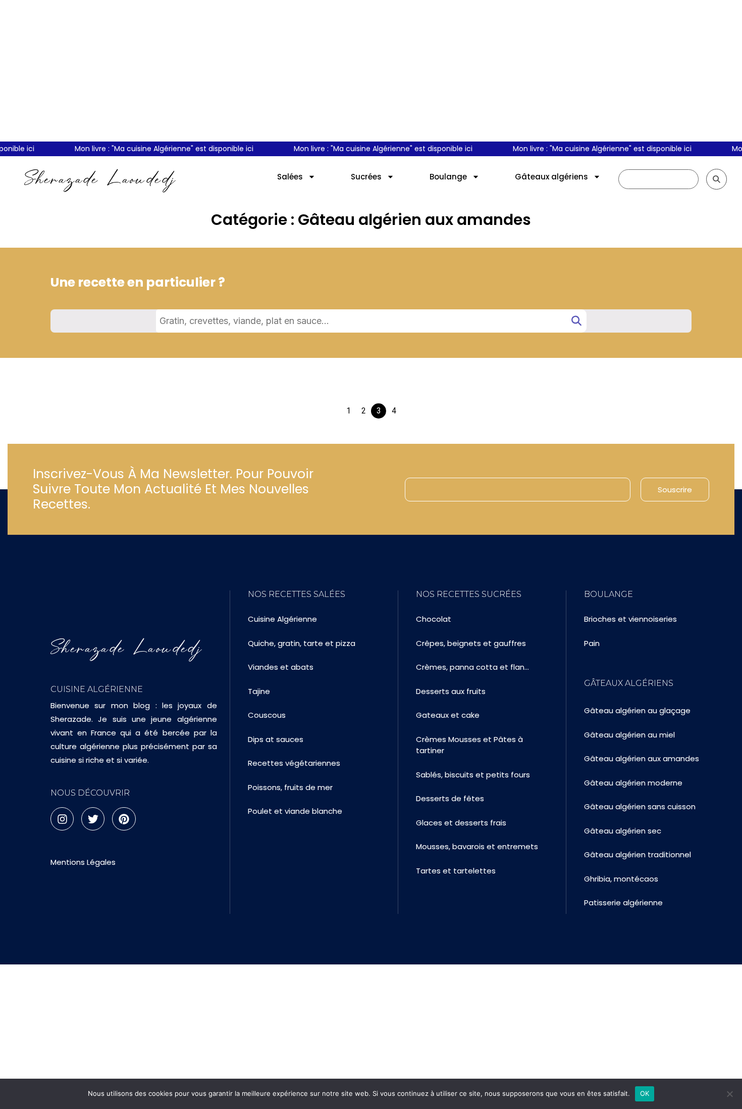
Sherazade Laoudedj (100, 179)
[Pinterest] (123, 818)
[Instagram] (62, 818)
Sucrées (366, 176)
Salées (290, 176)
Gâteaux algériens (551, 176)
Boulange (448, 176)
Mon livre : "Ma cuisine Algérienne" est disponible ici (157, 149)
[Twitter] (92, 818)
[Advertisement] (371, 71)
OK (645, 1093)
